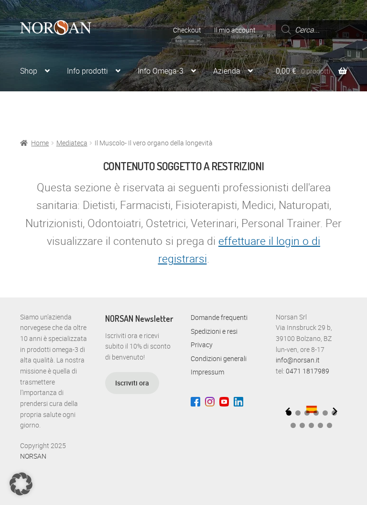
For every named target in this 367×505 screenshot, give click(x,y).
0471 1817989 (307, 370)
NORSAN (33, 456)
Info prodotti (87, 71)
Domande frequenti (219, 317)
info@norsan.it (298, 359)
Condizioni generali (219, 358)
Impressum (207, 371)
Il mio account (235, 29)
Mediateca (71, 142)
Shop (28, 71)
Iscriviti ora (132, 382)
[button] (298, 413)
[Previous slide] (288, 411)
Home (40, 142)
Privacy (202, 344)
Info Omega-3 (161, 71)
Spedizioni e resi (214, 331)
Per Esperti (98, 107)
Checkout (187, 29)
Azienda (226, 71)
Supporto (35, 107)
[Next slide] (335, 411)
